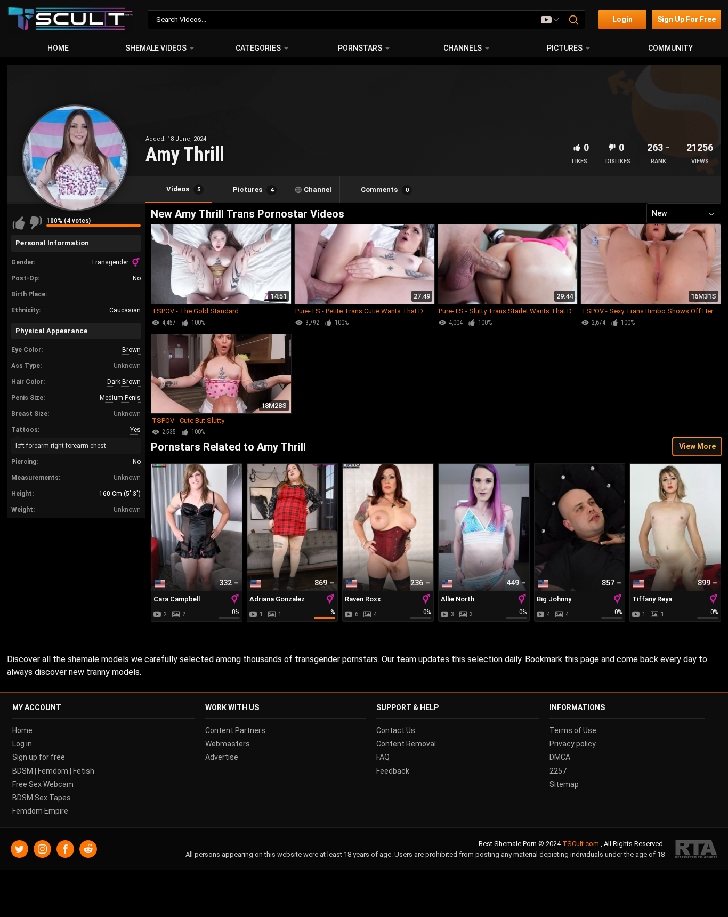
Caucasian (125, 310)
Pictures (565, 48)
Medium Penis (120, 397)
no (137, 278)
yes (135, 429)
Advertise (221, 757)
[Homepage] (70, 19)
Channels (462, 48)
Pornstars (360, 48)
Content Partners (235, 730)
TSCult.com (580, 844)
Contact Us (395, 730)
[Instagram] (42, 849)
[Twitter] (19, 849)
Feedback (392, 770)
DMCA (559, 757)
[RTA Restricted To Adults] (696, 849)
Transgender (109, 262)
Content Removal (406, 743)
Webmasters (227, 743)
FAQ (383, 757)
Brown (131, 349)
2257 (558, 770)
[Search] (574, 19)
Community (670, 48)
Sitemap (564, 783)
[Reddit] (88, 849)
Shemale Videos (156, 48)
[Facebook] (65, 849)
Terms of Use (572, 730)
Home (58, 48)
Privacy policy (572, 743)
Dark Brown (124, 381)
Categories (258, 48)
